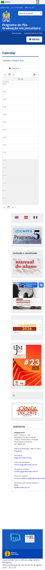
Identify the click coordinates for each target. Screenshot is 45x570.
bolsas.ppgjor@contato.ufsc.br (25, 464)
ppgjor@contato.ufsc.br (23, 458)
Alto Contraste (17, 7)
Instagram (18, 451)
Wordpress (7, 562)
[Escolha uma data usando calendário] (9, 75)
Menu (35, 39)
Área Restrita (17, 33)
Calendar (9, 53)
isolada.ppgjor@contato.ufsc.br (26, 471)
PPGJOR (15, 60)
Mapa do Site (29, 7)
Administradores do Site (33, 33)
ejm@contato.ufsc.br (22, 487)
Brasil (7, 2)
